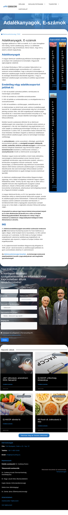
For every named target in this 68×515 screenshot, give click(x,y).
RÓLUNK (22, 4)
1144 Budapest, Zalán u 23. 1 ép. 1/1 (17, 446)
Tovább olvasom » (54, 86)
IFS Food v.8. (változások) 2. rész (53, 66)
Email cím (4, 296)
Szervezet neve (25, 288)
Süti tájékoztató (7, 505)
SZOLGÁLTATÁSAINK (35, 4)
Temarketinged (61, 472)
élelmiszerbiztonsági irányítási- (15, 254)
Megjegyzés (5, 320)
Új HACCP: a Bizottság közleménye (47, 379)
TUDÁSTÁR (53, 4)
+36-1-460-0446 (13, 450)
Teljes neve (4, 288)
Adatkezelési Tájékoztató (10, 501)
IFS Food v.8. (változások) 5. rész (63, 66)
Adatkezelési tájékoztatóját (11, 335)
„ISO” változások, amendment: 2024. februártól (15, 379)
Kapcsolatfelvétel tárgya (9, 312)
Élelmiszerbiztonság (9, 34)
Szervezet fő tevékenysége (10, 304)
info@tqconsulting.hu (13, 455)
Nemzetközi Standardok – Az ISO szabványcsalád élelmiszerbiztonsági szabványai (53, 142)
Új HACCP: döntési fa (11, 420)
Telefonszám (24, 296)
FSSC (18, 34)
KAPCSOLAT (23, 9)
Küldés (5, 340)
